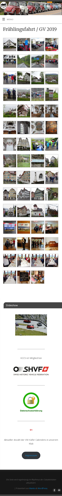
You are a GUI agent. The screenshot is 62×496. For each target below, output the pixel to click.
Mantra (32, 488)
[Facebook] (54, 6)
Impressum (31, 455)
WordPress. (43, 488)
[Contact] (58, 6)
